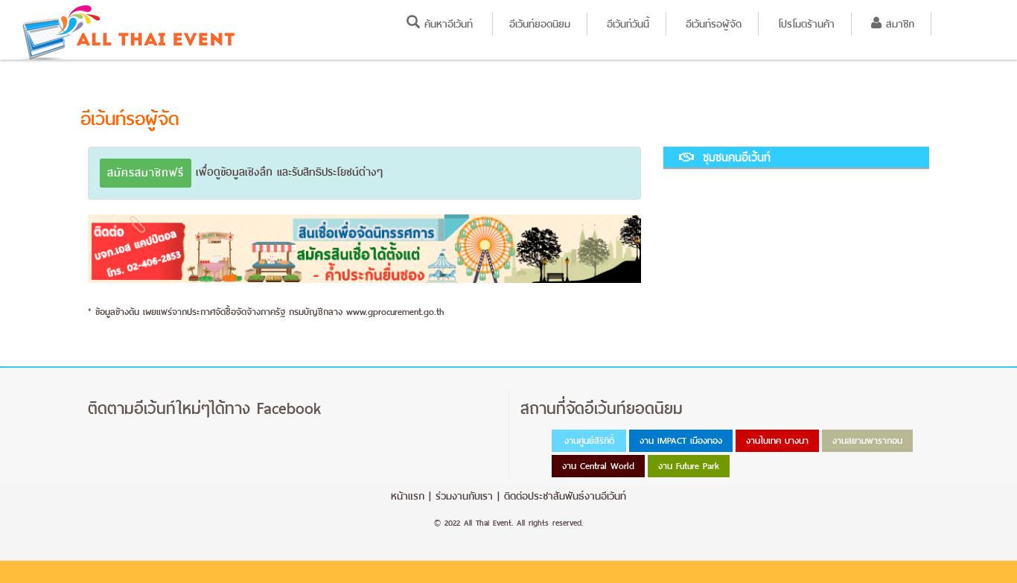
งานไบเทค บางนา (777, 440)
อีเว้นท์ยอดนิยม (539, 24)
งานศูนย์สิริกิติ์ (589, 440)
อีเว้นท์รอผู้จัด (714, 24)
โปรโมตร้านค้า (806, 24)
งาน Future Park (688, 466)
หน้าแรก (407, 496)
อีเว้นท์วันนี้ (628, 24)
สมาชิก (897, 24)
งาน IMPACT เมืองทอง (681, 440)
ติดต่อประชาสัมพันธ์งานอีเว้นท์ (565, 496)
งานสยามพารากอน (867, 440)
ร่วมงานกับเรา (464, 496)
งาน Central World (598, 466)
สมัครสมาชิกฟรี (145, 173)
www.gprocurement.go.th (395, 312)
